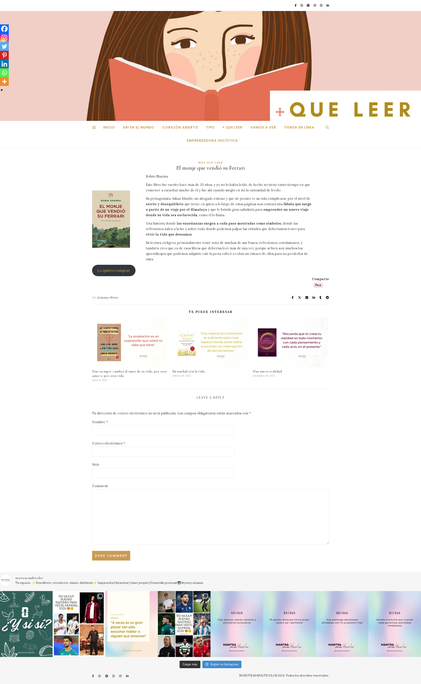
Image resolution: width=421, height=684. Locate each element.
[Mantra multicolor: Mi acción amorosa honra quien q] (289, 624)
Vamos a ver (263, 127)
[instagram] (301, 5)
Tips (210, 127)
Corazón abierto (180, 127)
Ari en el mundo (138, 127)
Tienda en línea (299, 127)
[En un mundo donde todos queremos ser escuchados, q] (131, 624)
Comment (100, 486)
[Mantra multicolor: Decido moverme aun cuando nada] (394, 624)
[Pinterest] (4, 55)
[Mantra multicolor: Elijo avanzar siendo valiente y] (236, 624)
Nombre (100, 422)
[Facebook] (4, 28)
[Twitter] (4, 46)
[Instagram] (4, 37)
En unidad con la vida (189, 371)
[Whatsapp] (4, 72)
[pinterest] (308, 5)
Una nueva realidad (267, 371)
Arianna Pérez (107, 297)
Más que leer (210, 162)
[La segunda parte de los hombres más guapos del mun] (79, 624)
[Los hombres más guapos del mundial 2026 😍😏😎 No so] (184, 624)
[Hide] (2, 90)
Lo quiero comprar (113, 270)
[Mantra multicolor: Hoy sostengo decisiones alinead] (342, 624)
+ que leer (232, 127)
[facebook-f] (296, 5)
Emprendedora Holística (212, 140)
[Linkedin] (4, 64)
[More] (4, 81)
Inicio (109, 127)
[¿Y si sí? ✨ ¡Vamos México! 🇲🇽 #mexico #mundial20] (26, 624)
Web (95, 465)
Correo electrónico (108, 443)
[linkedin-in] (327, 5)
